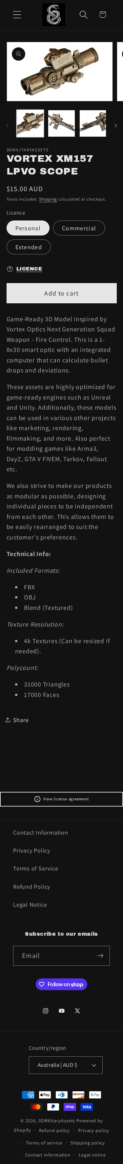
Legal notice (92, 1155)
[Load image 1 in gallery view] (30, 123)
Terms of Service (35, 868)
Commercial (79, 228)
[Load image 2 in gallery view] (61, 123)
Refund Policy (31, 886)
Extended (28, 247)
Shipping (48, 199)
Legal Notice (30, 904)
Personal (28, 228)
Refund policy (54, 1130)
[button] (17, 14)
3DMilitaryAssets (56, 1120)
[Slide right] (116, 125)
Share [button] (21, 720)
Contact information (48, 1155)
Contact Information (40, 832)
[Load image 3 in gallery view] (93, 123)
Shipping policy (88, 1143)
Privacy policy (93, 1130)
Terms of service (44, 1143)
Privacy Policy (31, 850)
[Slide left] (7, 125)
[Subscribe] (100, 956)
